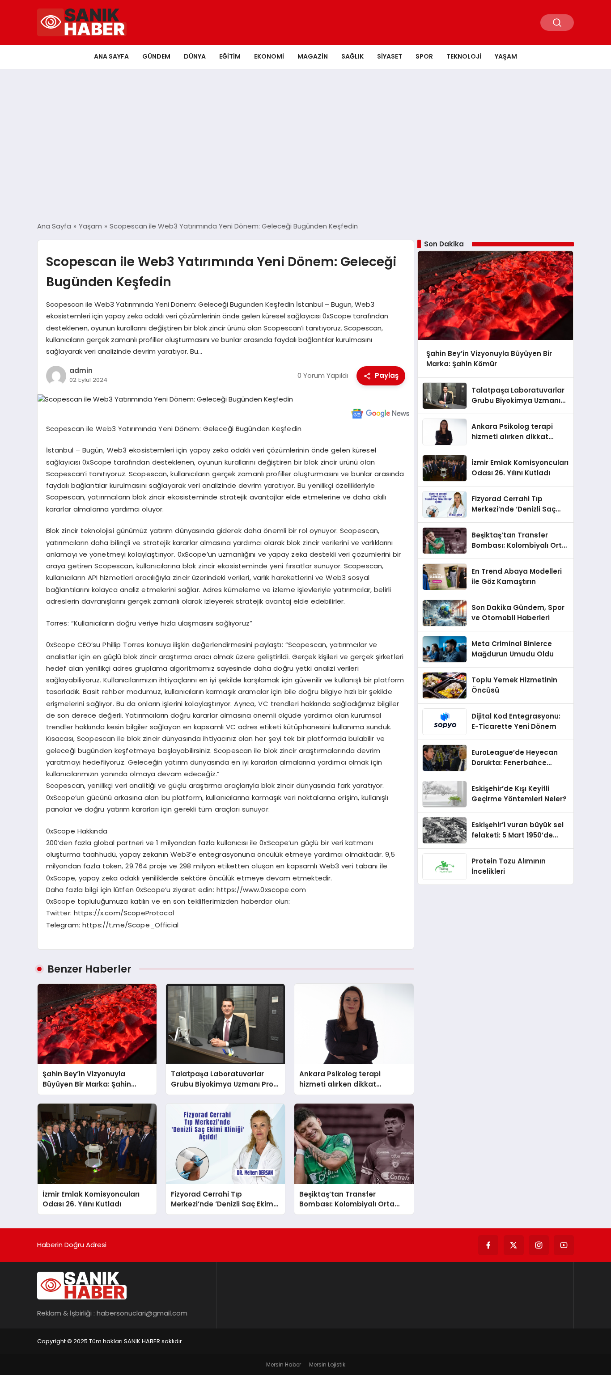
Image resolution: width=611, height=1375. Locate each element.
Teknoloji (463, 56)
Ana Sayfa (111, 56)
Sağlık (352, 56)
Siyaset (389, 56)
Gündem (156, 56)
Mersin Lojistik (327, 1364)
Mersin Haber (283, 1364)
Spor (424, 56)
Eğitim (230, 56)
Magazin (312, 56)
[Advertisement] (305, 145)
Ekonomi (269, 56)
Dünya (195, 56)
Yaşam (506, 56)
